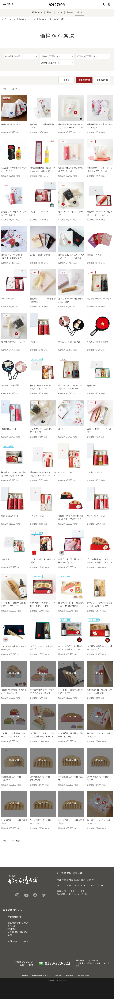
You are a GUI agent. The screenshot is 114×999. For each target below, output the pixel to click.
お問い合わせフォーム (17, 941)
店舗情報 (11, 922)
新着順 (66, 79)
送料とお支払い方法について (17, 924)
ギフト (79, 12)
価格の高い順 (102, 79)
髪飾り (49, 12)
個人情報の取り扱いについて (41, 975)
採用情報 (11, 929)
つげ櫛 (59, 12)
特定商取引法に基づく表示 (64, 975)
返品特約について (83, 975)
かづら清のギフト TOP (22, 19)
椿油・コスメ (37, 12)
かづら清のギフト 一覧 (42, 19)
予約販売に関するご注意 (17, 934)
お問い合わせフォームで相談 (57, 984)
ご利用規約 (24, 975)
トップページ (6, 19)
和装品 (70, 12)
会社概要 (11, 916)
